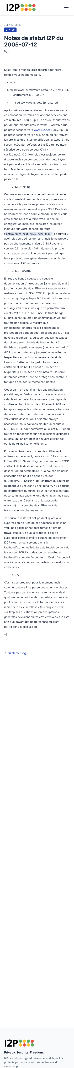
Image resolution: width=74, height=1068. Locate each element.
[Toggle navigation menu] (66, 7)
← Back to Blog (15, 653)
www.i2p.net (42, 130)
